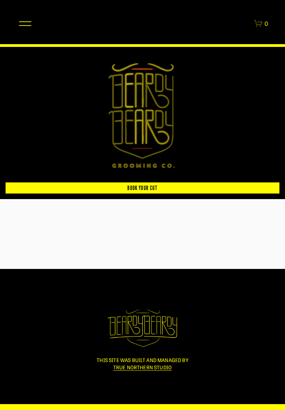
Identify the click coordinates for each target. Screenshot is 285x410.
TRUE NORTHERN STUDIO (142, 367)
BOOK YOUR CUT (142, 187)
